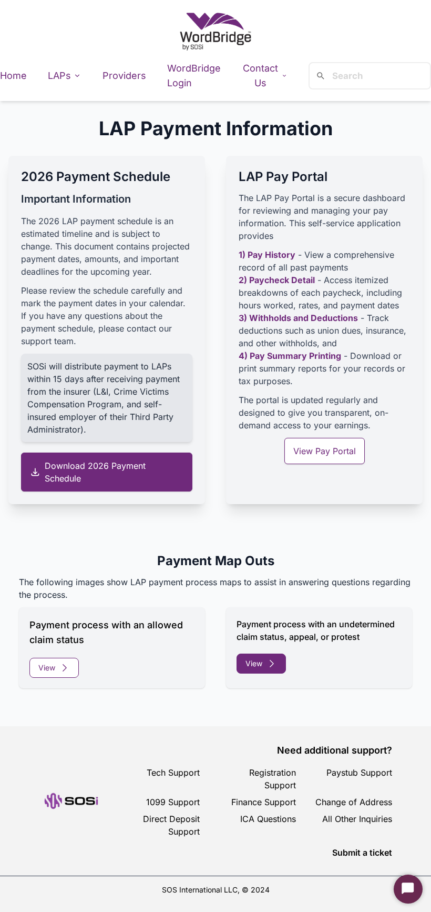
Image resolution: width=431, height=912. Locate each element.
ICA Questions (268, 819)
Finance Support (263, 802)
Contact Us (260, 75)
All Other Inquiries (357, 819)
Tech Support (173, 772)
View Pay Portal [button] (324, 451)
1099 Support (173, 802)
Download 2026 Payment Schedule (95, 472)
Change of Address (353, 802)
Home (13, 75)
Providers (124, 75)
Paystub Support (359, 772)
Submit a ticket (362, 852)
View (46, 667)
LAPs (59, 75)
